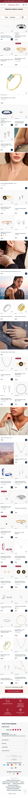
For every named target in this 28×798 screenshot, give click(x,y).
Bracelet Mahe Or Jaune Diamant (19, 630)
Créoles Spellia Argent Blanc (6, 607)
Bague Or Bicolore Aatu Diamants (5, 655)
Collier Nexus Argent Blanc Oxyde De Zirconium (20, 655)
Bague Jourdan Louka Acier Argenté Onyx (20, 36)
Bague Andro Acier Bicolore (20, 316)
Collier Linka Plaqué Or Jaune (21, 460)
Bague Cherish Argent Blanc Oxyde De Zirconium (6, 632)
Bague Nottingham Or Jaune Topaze (8, 97)
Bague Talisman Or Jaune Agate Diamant (20, 374)
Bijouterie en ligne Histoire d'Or (8, 697)
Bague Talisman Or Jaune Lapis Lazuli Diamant (6, 208)
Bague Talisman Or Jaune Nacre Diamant (20, 59)
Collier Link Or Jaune (6, 437)
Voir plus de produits (14, 691)
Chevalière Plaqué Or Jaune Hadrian (8, 352)
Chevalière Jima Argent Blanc (21, 508)
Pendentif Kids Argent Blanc (20, 606)
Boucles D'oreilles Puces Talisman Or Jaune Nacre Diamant (6, 582)
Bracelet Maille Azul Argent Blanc (20, 400)
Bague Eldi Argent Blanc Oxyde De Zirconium (7, 60)
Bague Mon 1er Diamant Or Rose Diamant (6, 233)
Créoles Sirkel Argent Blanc (20, 234)
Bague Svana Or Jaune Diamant (19, 533)
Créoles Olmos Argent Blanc (20, 209)
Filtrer (6, 17)
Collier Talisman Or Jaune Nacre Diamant (6, 507)
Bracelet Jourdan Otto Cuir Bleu (6, 122)
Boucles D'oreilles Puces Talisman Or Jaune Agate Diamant (20, 582)
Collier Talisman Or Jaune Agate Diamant (6, 532)
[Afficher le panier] (26, 5)
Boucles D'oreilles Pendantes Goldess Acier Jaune (11, 271)
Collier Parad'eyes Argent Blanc (8, 183)
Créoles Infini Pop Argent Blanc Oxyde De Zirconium (6, 482)
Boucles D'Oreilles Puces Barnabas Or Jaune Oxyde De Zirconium (6, 36)
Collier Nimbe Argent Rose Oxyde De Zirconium (20, 678)
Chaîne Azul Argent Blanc (6, 375)
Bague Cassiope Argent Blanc (6, 316)
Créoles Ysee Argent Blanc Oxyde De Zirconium (6, 145)
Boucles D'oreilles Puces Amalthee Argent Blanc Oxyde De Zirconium (7, 679)
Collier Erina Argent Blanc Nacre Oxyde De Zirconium (20, 557)
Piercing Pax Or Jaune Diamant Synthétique (19, 122)
